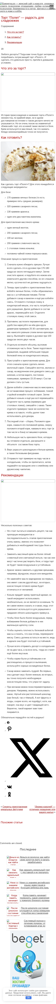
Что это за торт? (15, 32)
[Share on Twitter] (31, 781)
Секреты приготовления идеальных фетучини (14, 808)
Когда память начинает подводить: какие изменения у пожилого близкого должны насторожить (35, 899)
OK (28, 998)
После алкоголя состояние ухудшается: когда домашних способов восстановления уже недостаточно (35, 912)
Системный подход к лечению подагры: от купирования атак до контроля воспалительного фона (35, 925)
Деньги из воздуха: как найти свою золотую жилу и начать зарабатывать (35, 859)
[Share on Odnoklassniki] (9, 796)
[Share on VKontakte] (9, 788)
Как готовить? (14, 37)
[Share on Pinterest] (9, 730)
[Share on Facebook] (8, 723)
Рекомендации (14, 42)
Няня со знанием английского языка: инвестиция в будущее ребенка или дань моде (35, 886)
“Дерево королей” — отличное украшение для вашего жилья (42, 809)
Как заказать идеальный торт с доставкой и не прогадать (35, 871)
